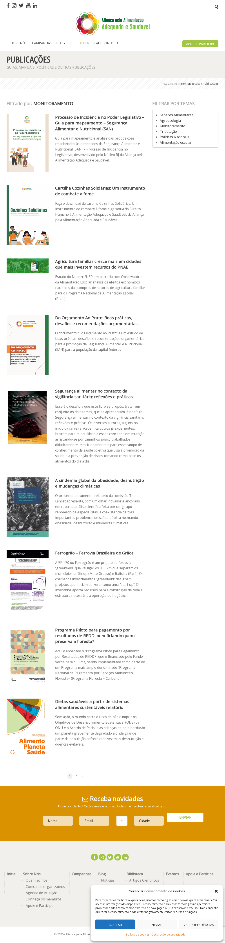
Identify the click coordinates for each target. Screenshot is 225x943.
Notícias (107, 880)
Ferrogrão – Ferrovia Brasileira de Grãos (94, 553)
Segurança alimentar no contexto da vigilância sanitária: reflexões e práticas (94, 393)
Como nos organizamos (45, 886)
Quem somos (36, 880)
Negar (156, 924)
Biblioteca (193, 84)
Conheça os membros (44, 899)
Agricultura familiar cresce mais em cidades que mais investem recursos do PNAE (98, 264)
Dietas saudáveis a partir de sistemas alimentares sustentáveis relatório (92, 704)
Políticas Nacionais (174, 136)
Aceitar (115, 924)
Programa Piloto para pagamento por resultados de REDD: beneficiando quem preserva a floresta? (95, 635)
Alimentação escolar (176, 142)
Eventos (172, 873)
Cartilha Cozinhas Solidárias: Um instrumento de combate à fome (100, 190)
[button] (216, 891)
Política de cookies (137, 934)
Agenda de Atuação (41, 892)
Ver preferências (198, 924)
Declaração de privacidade (168, 934)
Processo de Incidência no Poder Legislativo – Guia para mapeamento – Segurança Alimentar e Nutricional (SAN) (99, 122)
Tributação (168, 131)
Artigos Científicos (144, 880)
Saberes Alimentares (176, 115)
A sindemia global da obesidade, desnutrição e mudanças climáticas (99, 483)
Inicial (11, 873)
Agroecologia (170, 120)
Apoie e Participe (39, 905)
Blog (102, 873)
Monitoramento (172, 126)
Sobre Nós (32, 873)
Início (181, 84)
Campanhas (81, 873)
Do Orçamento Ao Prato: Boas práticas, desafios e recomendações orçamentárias (96, 320)
